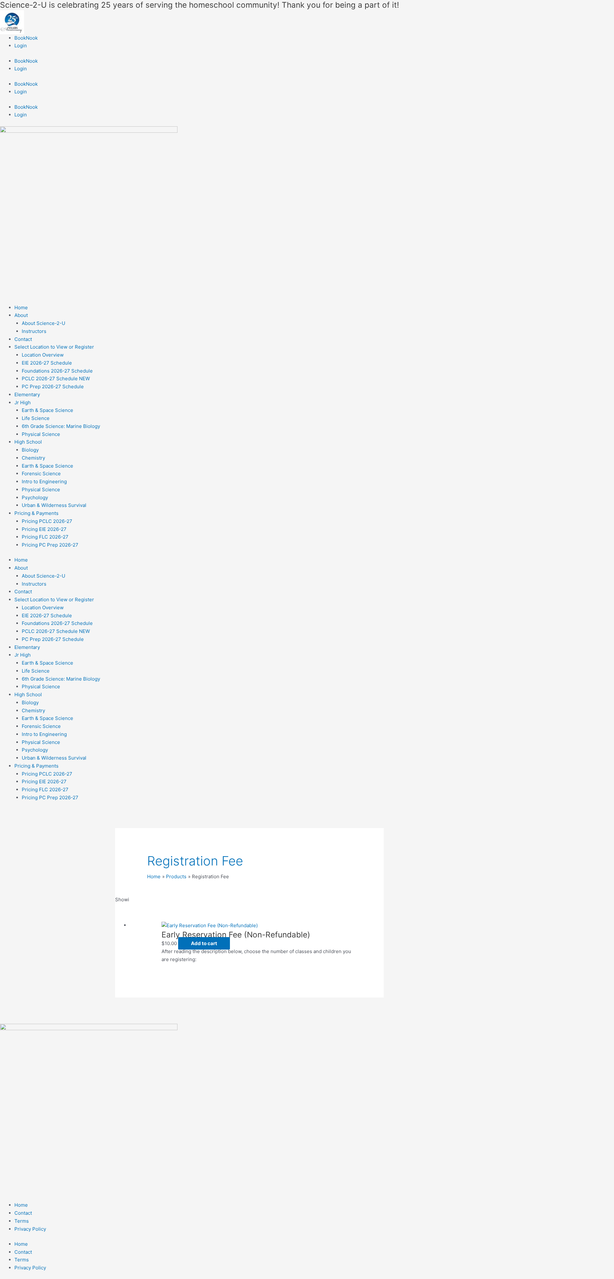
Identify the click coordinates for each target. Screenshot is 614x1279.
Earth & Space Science (47, 410)
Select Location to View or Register (54, 347)
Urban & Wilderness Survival (54, 505)
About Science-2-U (43, 323)
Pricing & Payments (36, 513)
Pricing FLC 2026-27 (45, 537)
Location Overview (43, 355)
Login (20, 46)
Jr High (22, 402)
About (21, 315)
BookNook (26, 38)
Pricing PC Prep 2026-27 (50, 545)
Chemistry (33, 458)
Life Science (36, 418)
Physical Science (41, 434)
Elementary (27, 394)
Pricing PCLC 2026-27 (47, 521)
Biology (30, 450)
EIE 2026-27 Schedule (47, 363)
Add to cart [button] (204, 943)
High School (28, 442)
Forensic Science (41, 473)
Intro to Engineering (44, 481)
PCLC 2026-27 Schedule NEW (56, 378)
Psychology (35, 497)
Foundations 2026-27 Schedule (57, 371)
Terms (21, 1221)
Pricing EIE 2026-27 (44, 529)
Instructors (34, 331)
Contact (23, 339)
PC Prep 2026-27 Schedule (53, 386)
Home (21, 307)
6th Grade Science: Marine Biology (61, 426)
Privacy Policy (30, 1229)
